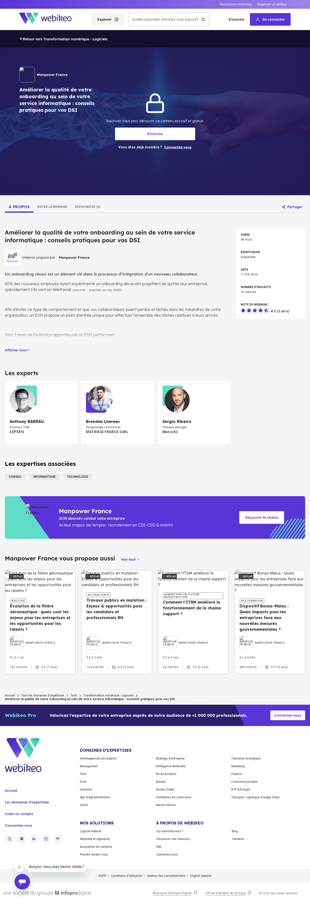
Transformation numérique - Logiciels (108, 695)
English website (200, 876)
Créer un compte (19, 814)
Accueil (10, 695)
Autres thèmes (166, 805)
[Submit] (203, 19)
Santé (84, 805)
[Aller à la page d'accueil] (49, 19)
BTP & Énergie (240, 789)
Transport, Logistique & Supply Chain (255, 797)
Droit (83, 781)
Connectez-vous (18, 825)
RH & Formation (166, 774)
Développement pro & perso (98, 758)
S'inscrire (236, 19)
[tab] (19, 207)
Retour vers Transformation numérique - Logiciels (65, 39)
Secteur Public (165, 789)
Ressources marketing (235, 4)
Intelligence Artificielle (171, 766)
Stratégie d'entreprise (170, 758)
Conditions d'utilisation (126, 876)
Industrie (86, 789)
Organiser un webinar (272, 4)
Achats (160, 781)
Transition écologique (246, 758)
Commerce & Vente (244, 781)
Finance (236, 774)
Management (89, 766)
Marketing (238, 766)
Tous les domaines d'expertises (42, 695)
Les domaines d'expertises (27, 802)
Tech (73, 695)
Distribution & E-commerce (173, 797)
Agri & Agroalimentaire (95, 797)
